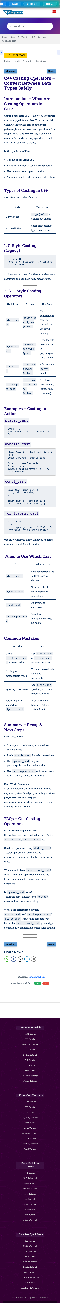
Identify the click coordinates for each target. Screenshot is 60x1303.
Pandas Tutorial (30, 1267)
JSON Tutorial (30, 1256)
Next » (51, 71)
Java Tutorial (30, 1065)
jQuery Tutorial (30, 1138)
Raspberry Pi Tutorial (30, 1288)
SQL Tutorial (30, 1049)
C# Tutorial (30, 1199)
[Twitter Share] (20, 959)
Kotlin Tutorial (30, 1204)
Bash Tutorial (30, 1282)
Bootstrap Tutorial (30, 1076)
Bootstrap (31, 3)
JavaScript (30, 1112)
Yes (37, 983)
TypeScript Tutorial (30, 1117)
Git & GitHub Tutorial (30, 1277)
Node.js (48, 3)
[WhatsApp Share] (6, 959)
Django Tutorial (30, 1183)
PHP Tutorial (30, 1060)
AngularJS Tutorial (30, 1133)
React (14, 3)
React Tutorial (30, 1070)
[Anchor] (54, 104)
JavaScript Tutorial (30, 1044)
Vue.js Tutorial (30, 1128)
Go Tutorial (30, 1209)
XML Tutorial (30, 1251)
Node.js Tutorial (30, 1178)
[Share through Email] (33, 959)
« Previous (10, 71)
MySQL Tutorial (30, 1246)
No (46, 983)
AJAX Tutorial (30, 1149)
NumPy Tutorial (30, 1261)
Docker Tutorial (30, 1081)
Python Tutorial (30, 1055)
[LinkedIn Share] (27, 959)
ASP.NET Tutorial (30, 1188)
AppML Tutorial (30, 1220)
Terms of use (17, 1297)
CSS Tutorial (30, 1039)
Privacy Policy (31, 1297)
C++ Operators (16, 55)
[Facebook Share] (13, 959)
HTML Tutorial (30, 1034)
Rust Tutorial (30, 1215)
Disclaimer (43, 1297)
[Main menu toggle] (54, 12)
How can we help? (37, 976)
